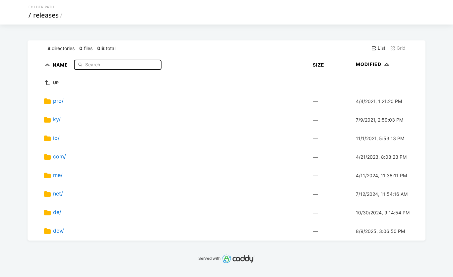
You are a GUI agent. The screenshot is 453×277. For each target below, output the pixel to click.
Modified (369, 64)
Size (318, 65)
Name (61, 64)
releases (46, 15)
